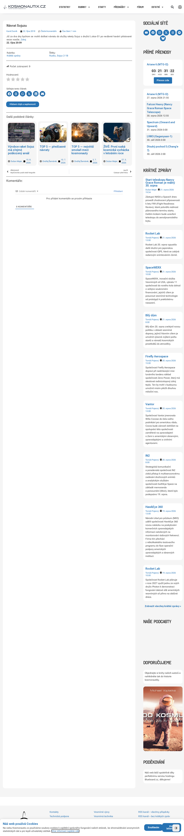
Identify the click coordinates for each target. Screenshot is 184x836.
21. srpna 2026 (167, 190)
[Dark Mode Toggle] (176, 828)
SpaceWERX (153, 267)
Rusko (52, 55)
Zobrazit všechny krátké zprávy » (163, 606)
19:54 (148, 192)
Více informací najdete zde (65, 831)
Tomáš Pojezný (152, 237)
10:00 (148, 274)
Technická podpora (59, 816)
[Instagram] (159, 32)
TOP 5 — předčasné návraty (53, 148)
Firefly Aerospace (156, 356)
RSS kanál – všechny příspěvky (153, 812)
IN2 (147, 455)
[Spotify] (179, 32)
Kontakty (54, 812)
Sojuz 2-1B (62, 55)
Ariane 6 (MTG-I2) (157, 64)
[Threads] (173, 32)
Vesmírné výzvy (101, 812)
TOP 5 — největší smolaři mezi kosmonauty (83, 150)
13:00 (148, 240)
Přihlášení (118, 191)
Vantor (149, 404)
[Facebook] (153, 32)
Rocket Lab (152, 233)
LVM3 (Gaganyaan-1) (159, 136)
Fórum (140, 7)
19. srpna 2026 (169, 511)
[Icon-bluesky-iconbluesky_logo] (163, 38)
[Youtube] (146, 32)
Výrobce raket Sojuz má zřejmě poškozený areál (21, 150)
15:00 (148, 363)
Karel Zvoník (11, 31)
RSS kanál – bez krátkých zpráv (154, 816)
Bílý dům (151, 315)
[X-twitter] (166, 32)
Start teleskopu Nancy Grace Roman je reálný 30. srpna (160, 182)
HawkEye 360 (154, 507)
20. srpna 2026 (169, 360)
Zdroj (23, 39)
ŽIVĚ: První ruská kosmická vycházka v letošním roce (116, 150)
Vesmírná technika (103, 816)
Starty (102, 7)
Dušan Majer (151, 190)
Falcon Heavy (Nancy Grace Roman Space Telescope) (159, 108)
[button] (172, 7)
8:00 (147, 322)
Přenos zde (163, 80)
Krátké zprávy (13, 55)
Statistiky (64, 7)
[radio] (8, 79)
